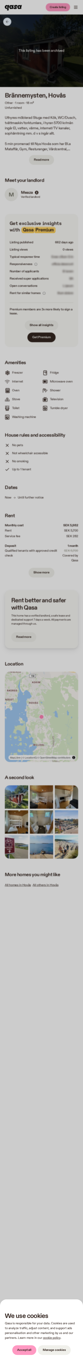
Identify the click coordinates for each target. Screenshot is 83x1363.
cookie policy (51, 1338)
